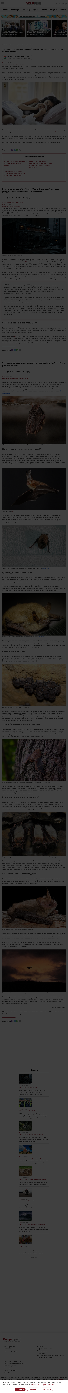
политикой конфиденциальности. (44, 1385)
